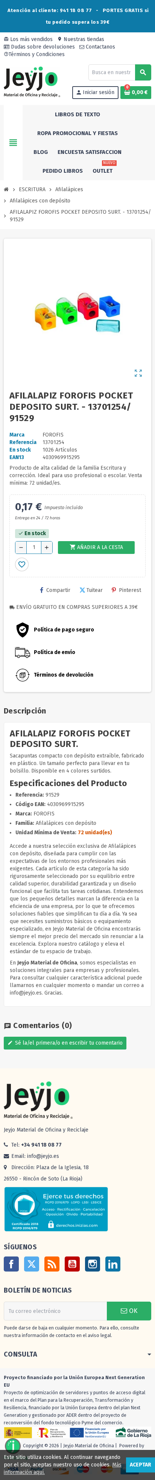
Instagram (92, 1264)
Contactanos (99, 47)
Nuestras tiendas (80, 39)
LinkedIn (112, 1264)
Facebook (11, 1264)
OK (132, 1311)
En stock (20, 450)
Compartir (58, 590)
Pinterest (130, 590)
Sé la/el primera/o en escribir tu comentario (65, 1043)
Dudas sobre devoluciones (42, 47)
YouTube (72, 1264)
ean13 (16, 457)
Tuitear (95, 590)
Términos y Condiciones (34, 54)
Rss (51, 1264)
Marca (16, 435)
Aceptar (140, 1465)
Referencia (22, 442)
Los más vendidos (28, 39)
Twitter (31, 1264)
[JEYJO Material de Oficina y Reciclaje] (32, 81)
